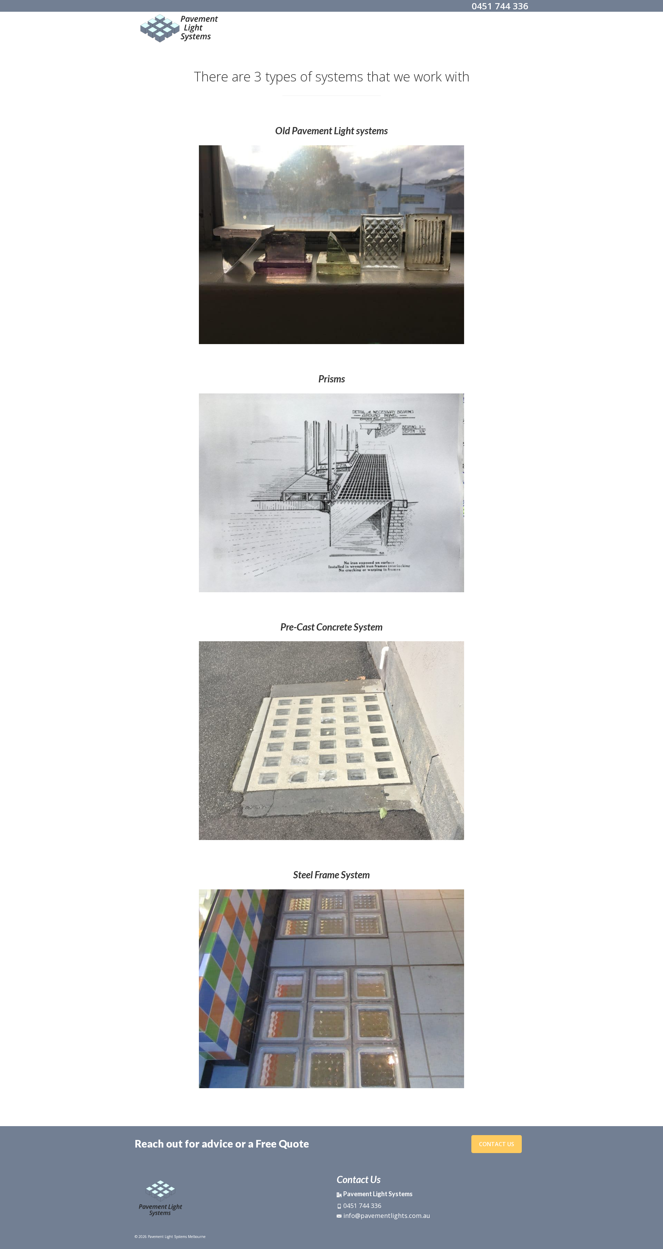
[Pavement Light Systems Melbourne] (197, 28)
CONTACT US (496, 1144)
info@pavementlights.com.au (386, 1215)
